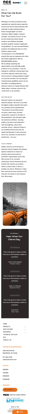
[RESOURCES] (25, 332)
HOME (5, 324)
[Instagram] (18, 3)
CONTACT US (7, 340)
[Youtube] (15, 3)
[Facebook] (17, 3)
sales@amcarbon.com (10, 359)
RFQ (4, 337)
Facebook (6, 376)
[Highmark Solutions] (20, 3)
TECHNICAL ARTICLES (10, 334)
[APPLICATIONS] (25, 329)
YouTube (5, 372)
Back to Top (15, 407)
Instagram (6, 379)
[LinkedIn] (13, 3)
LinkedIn (5, 369)
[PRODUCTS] (25, 326)
